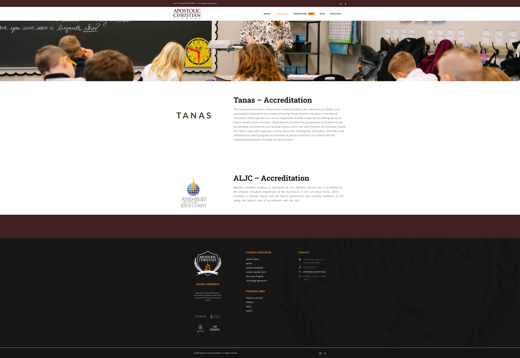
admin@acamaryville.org (207, 3)
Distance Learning (254, 298)
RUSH (248, 306)
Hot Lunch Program (255, 276)
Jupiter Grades (252, 259)
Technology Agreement (256, 280)
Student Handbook (254, 267)
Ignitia (249, 263)
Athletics (250, 302)
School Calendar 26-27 (256, 272)
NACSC (249, 311)
